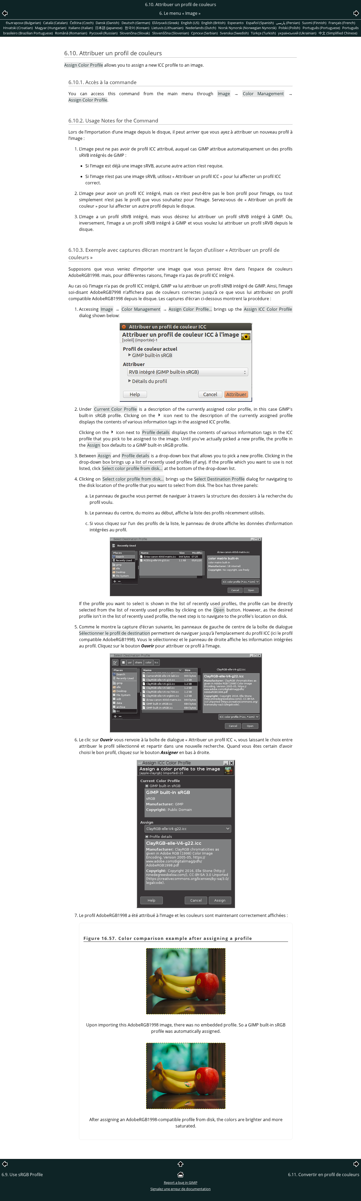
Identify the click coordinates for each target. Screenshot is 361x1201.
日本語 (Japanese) (108, 27)
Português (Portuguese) (321, 27)
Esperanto (236, 22)
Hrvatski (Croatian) (18, 27)
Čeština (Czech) (82, 22)
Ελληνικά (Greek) (165, 22)
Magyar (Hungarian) (50, 27)
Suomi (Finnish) (314, 22)
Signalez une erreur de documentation (180, 1188)
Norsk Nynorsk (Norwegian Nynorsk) (247, 27)
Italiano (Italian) (80, 27)
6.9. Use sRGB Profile (22, 1174)
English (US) (190, 22)
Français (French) (341, 22)
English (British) (213, 22)
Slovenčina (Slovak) (135, 33)
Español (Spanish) (260, 22)
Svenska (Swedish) (234, 33)
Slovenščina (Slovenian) (170, 33)
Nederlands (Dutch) (201, 27)
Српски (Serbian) (204, 33)
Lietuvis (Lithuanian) (167, 27)
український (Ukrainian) (297, 33)
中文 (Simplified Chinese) (338, 33)
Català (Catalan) (55, 22)
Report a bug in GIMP (180, 1182)
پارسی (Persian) (288, 22)
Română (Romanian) (71, 33)
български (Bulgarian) (23, 22)
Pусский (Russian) (103, 33)
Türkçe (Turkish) (263, 33)
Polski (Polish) (289, 27)
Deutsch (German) (136, 22)
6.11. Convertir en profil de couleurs (323, 1174)
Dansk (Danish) (107, 22)
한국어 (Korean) (137, 27)
